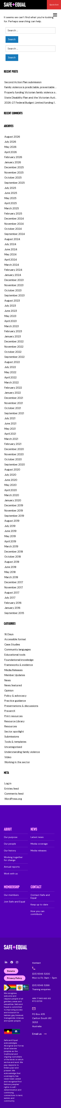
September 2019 (14, 515)
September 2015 (14, 613)
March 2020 (11, 495)
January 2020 (12, 500)
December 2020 (14, 449)
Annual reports (12, 866)
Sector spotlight (14, 731)
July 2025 (10, 188)
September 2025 (14, 182)
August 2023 (12, 300)
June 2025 (10, 193)
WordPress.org (13, 798)
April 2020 (10, 490)
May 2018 (10, 572)
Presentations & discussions (21, 706)
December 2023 (14, 280)
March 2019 (11, 546)
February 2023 (13, 331)
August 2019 (11, 520)
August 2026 (12, 136)
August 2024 (12, 239)
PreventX (9, 711)
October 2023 (12, 290)
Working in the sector (17, 762)
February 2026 (13, 157)
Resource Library (14, 721)
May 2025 (10, 198)
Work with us (11, 873)
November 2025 (14, 172)
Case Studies (12, 644)
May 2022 (10, 372)
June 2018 (10, 567)
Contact (36, 887)
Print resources (13, 716)
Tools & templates (15, 741)
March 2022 (11, 382)
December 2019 (13, 505)
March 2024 (11, 264)
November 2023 (13, 285)
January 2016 (12, 607)
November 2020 (14, 454)
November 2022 (13, 346)
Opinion (9, 690)
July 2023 (10, 305)
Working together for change (13, 859)
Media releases (39, 850)
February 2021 (12, 444)
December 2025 (14, 167)
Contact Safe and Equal (40, 896)
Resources (10, 726)
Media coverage (39, 843)
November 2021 (13, 403)
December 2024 (14, 218)
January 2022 (12, 392)
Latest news (37, 837)
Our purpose (10, 837)
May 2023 (10, 316)
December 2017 (13, 582)
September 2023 (14, 295)
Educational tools (14, 654)
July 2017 (9, 597)
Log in (7, 783)
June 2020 (10, 480)
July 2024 (10, 244)
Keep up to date (39, 904)
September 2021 (14, 413)
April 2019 (10, 541)
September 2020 (14, 464)
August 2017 (11, 592)
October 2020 (13, 459)
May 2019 (10, 536)
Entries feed (11, 788)
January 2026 (12, 162)
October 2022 (12, 351)
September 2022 (14, 356)
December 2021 (13, 397)
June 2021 (10, 423)
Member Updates (14, 675)
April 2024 (10, 259)
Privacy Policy (14, 978)
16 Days (9, 634)
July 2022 (10, 367)
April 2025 (10, 203)
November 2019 (13, 510)
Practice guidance (15, 700)
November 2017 (13, 587)
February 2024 (13, 269)
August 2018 (11, 561)
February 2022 (13, 387)
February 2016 (12, 602)
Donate (11, 971)
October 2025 (13, 177)
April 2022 (10, 377)
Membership (12, 887)
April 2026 (10, 152)
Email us (37, 1034)
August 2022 (12, 362)
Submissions (11, 736)
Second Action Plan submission (22, 82)
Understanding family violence (22, 752)
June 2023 (10, 310)
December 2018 (13, 551)
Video (7, 757)
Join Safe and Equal (14, 901)
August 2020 (12, 469)
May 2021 (10, 428)
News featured (13, 685)
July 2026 (10, 141)
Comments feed (13, 793)
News (7, 680)
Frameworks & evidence (18, 665)
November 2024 (14, 223)
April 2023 (10, 321)
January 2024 (12, 275)
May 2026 (10, 147)
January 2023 (12, 336)
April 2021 (10, 433)
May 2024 (10, 254)
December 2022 (14, 341)
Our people (10, 843)
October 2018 (12, 556)
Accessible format (15, 639)
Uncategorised (13, 747)
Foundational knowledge (19, 659)
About (8, 830)
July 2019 (9, 526)
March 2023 (11, 326)
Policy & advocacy (15, 695)
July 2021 (9, 418)
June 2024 (10, 249)
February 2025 (13, 213)
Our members (11, 895)
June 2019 (10, 531)
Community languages (17, 649)
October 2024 (13, 228)
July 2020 (10, 474)
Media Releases (13, 670)
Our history (10, 850)
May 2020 (10, 485)
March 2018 (11, 577)
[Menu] (55, 14)
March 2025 (11, 208)
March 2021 (11, 439)
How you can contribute (37, 913)
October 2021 (12, 408)
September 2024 (14, 234)
